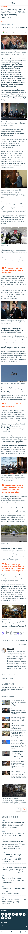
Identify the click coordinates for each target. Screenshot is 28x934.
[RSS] (2, 917)
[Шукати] (25, 932)
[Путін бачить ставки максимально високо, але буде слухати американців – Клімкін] (6, 710)
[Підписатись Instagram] (16, 914)
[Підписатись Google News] (6, 914)
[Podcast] (6, 917)
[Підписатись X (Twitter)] (9, 914)
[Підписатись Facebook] (2, 914)
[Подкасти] (20, 932)
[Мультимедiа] (15, 932)
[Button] (6, 28)
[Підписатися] (9, 917)
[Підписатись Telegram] (24, 914)
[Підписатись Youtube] (13, 914)
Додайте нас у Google (6, 932)
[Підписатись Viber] (20, 914)
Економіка (4, 6)
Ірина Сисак (4, 21)
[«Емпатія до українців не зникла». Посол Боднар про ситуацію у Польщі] (6, 719)
